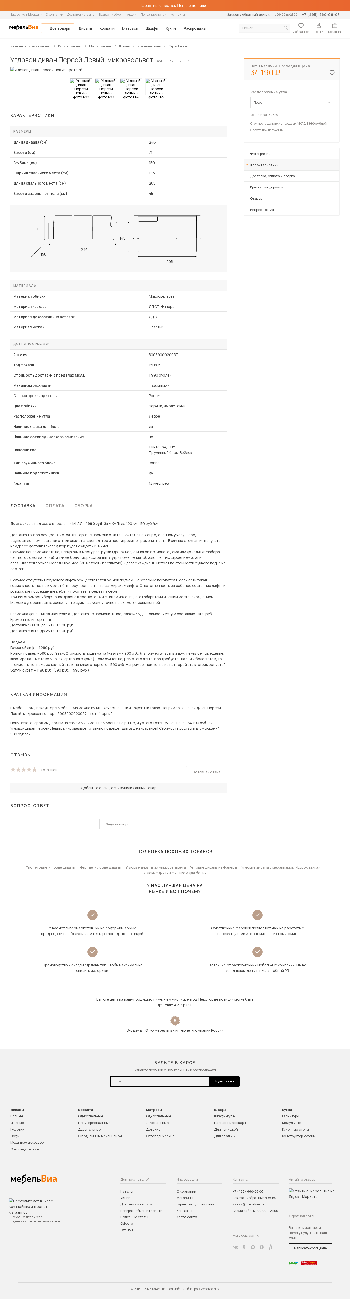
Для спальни (225, 1136)
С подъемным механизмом (100, 1136)
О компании (54, 14)
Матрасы (130, 28)
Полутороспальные (94, 1122)
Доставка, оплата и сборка (272, 176)
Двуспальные (89, 1129)
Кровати (107, 28)
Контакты (178, 14)
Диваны (85, 28)
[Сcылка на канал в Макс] (253, 1247)
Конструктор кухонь (298, 1136)
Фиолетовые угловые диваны (50, 867)
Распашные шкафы (230, 1122)
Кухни (171, 28)
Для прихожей (226, 1129)
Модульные (291, 1122)
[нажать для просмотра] (81, 86)
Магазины (185, 1197)
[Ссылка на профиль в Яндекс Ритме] (270, 1247)
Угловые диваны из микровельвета (156, 867)
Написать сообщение (310, 1248)
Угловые (17, 1122)
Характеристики (264, 165)
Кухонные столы (295, 1129)
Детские (153, 1129)
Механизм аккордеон (28, 1142)
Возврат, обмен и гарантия (142, 1210)
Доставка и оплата (81, 14)
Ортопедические (24, 1149)
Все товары (60, 28)
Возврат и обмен (111, 14)
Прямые (16, 1116)
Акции (131, 14)
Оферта (126, 1223)
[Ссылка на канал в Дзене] (261, 1247)
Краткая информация (267, 187)
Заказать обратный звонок (248, 14)
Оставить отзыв (206, 771)
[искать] (285, 28)
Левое (258, 102)
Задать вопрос (119, 824)
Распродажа (195, 28)
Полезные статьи (153, 14)
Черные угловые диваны (100, 867)
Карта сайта (187, 1217)
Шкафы (152, 28)
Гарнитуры (290, 1116)
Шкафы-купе (224, 1116)
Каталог (127, 1191)
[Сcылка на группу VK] (235, 1247)
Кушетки (17, 1129)
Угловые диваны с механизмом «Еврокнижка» (280, 867)
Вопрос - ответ (262, 209)
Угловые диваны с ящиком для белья (175, 872)
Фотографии (260, 153)
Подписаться (224, 1081)
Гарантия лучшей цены (196, 1204)
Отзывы (256, 198)
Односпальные (90, 1116)
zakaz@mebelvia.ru (248, 1204)
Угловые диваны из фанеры (213, 867)
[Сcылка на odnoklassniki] (244, 1247)
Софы (15, 1136)
